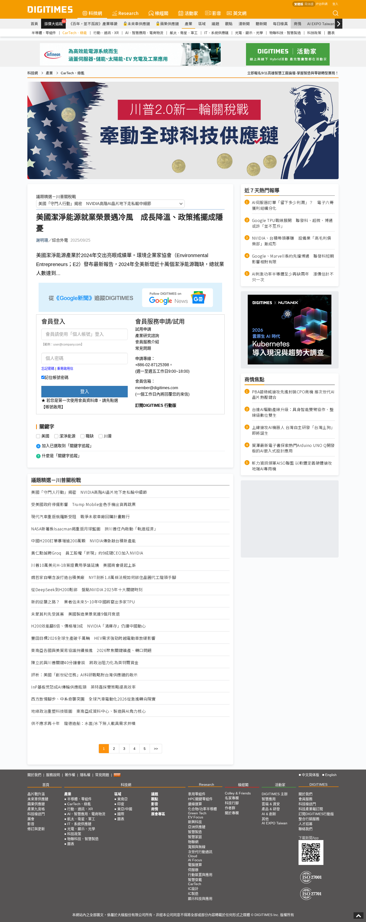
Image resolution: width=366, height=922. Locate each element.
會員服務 (305, 799)
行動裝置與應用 (200, 875)
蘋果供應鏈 (169, 23)
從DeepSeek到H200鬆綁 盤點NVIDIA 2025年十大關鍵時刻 (87, 589)
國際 (120, 814)
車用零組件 (196, 794)
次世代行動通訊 (200, 852)
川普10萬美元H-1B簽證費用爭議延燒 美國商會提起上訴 (83, 565)
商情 (297, 23)
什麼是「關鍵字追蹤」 (62, 456)
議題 (215, 23)
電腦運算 (195, 865)
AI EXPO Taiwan (320, 23)
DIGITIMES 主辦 (275, 794)
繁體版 (298, 4)
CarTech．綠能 (74, 32)
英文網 (239, 13)
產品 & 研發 (271, 809)
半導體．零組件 (44, 32)
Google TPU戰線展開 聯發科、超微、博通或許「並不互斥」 (292, 223)
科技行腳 (232, 803)
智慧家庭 (195, 837)
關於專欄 (232, 813)
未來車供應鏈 (138, 23)
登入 (335, 3)
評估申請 (321, 3)
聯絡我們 (305, 829)
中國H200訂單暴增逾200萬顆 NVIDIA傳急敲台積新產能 (83, 541)
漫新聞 (244, 23)
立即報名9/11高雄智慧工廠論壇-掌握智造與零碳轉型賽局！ (293, 73)
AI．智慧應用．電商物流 (144, 32)
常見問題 (143, 348)
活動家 (191, 13)
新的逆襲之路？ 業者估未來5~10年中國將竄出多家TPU (83, 602)
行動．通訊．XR (106, 32)
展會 (30, 819)
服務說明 (53, 775)
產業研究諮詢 (147, 336)
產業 (188, 23)
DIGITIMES (318, 784)
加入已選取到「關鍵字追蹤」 (68, 446)
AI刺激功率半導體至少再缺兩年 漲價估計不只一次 (293, 276)
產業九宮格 (36, 809)
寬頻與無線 (196, 847)
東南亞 (122, 799)
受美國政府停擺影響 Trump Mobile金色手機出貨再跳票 (83, 504)
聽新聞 (261, 23)
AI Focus (195, 860)
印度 (120, 804)
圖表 (331, 32)
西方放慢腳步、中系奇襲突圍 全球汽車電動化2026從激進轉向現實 (93, 699)
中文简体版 (310, 775)
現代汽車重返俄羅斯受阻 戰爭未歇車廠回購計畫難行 (80, 516)
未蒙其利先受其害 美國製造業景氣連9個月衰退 (75, 614)
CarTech (194, 884)
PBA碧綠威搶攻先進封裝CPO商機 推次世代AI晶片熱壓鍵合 (293, 394)
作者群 (230, 808)
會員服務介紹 (147, 342)
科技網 (95, 13)
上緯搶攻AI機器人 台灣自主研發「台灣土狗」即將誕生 (293, 430)
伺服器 (193, 870)
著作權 (70, 775)
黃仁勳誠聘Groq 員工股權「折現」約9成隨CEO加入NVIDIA (87, 553)
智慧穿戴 (195, 880)
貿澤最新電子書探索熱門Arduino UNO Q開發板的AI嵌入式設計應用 (293, 448)
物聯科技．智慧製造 (285, 32)
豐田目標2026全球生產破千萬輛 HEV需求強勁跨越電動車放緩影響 (93, 638)
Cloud (192, 856)
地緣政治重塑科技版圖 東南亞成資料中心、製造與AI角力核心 (88, 711)
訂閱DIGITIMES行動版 (316, 814)
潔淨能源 (67, 436)
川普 (108, 436)
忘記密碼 (47, 368)
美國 (45, 436)
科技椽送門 (36, 814)
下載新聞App (309, 838)
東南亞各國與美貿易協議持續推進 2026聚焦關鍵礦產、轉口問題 (91, 650)
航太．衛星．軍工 (184, 32)
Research (128, 13)
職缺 (90, 436)
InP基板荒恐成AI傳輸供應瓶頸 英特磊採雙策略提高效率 (83, 687)
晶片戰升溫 (36, 794)
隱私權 (85, 775)
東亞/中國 (124, 809)
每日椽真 (280, 23)
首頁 (34, 23)
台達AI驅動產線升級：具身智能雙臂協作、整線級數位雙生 (293, 412)
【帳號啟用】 (53, 407)
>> (156, 749)
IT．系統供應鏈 (216, 32)
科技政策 (314, 32)
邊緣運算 (195, 804)
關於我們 (34, 775)
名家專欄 (232, 798)
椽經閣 (161, 13)
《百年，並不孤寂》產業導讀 (93, 23)
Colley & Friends (238, 793)
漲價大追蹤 (55, 22)
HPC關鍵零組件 (200, 799)
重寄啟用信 (65, 368)
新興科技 (195, 822)
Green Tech (197, 813)
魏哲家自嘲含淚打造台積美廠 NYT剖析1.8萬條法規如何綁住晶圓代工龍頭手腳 (103, 577)
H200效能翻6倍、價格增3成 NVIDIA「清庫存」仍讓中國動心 (88, 626)
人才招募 (305, 824)
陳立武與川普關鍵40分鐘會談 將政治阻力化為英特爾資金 (85, 662)
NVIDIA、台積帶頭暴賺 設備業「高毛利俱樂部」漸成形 (291, 241)
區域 (202, 23)
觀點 (229, 23)
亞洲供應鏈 (196, 827)
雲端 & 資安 (271, 804)
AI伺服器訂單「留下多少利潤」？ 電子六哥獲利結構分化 (293, 205)
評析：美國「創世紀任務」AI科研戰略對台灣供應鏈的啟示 (84, 675)
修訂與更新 (36, 829)
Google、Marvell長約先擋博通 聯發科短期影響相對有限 (293, 259)
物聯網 (193, 842)
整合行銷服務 (309, 819)
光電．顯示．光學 (249, 32)
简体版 (309, 4)
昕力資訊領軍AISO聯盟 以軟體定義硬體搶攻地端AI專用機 (292, 466)
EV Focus (195, 817)
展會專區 (158, 814)
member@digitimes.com (156, 388)
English (331, 775)
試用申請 (143, 329)
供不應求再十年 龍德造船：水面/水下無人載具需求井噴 (83, 723)
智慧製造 (195, 832)
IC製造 (193, 894)
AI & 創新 (269, 814)
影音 (214, 13)
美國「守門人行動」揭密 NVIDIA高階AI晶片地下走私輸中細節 (89, 492)
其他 (265, 819)
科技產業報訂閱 (311, 809)
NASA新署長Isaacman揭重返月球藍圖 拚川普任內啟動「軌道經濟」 (94, 529)
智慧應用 (269, 799)
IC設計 (193, 889)
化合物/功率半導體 (202, 809)
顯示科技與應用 (200, 899)
